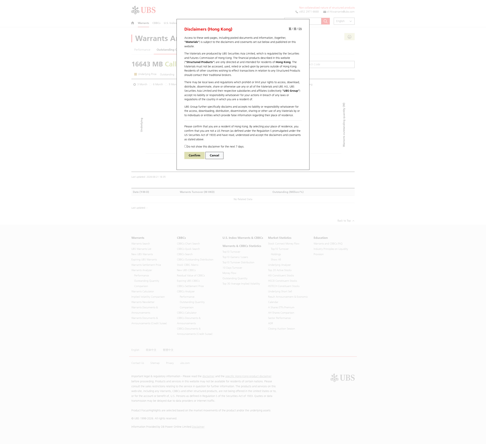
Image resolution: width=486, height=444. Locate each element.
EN (300, 28)
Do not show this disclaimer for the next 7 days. (215, 146)
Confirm (194, 155)
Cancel (214, 155)
